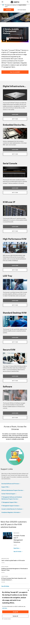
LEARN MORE (15, 149)
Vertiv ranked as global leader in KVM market (13, 560)
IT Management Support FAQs (9, 502)
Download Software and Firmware (10, 483)
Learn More (15, 114)
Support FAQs (5, 487)
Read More (16, 548)
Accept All (15, 611)
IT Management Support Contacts (10, 505)
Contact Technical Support (8, 493)
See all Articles (17, 551)
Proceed (8, 9)
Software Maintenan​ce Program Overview (12, 490)
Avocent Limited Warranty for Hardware (11, 509)
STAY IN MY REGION (22, 9)
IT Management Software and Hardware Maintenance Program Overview (11, 498)
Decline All (15, 616)
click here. (4, 608)
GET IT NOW (15, 119)
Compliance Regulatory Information (10, 512)
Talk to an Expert (15, 72)
